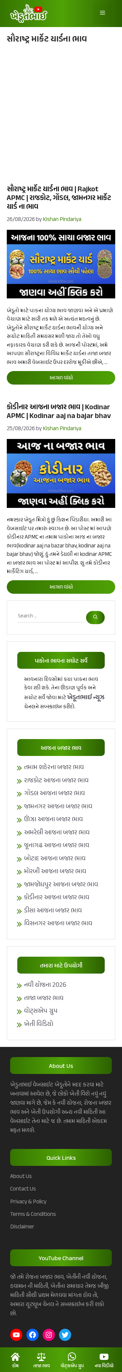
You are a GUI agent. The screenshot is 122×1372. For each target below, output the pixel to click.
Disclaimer (22, 1227)
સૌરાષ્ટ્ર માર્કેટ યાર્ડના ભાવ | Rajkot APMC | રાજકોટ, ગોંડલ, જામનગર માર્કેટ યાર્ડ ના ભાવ (59, 198)
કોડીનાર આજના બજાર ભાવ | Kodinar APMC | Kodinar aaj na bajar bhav (59, 412)
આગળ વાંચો (61, 378)
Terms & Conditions (33, 1214)
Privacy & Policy (28, 1202)
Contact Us (23, 1189)
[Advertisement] (61, 113)
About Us (21, 1176)
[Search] (95, 617)
